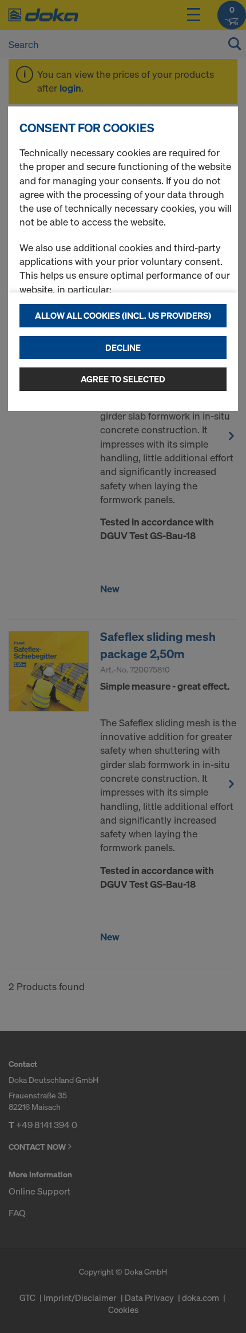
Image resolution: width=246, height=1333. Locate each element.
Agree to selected (123, 379)
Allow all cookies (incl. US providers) (123, 315)
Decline (123, 347)
